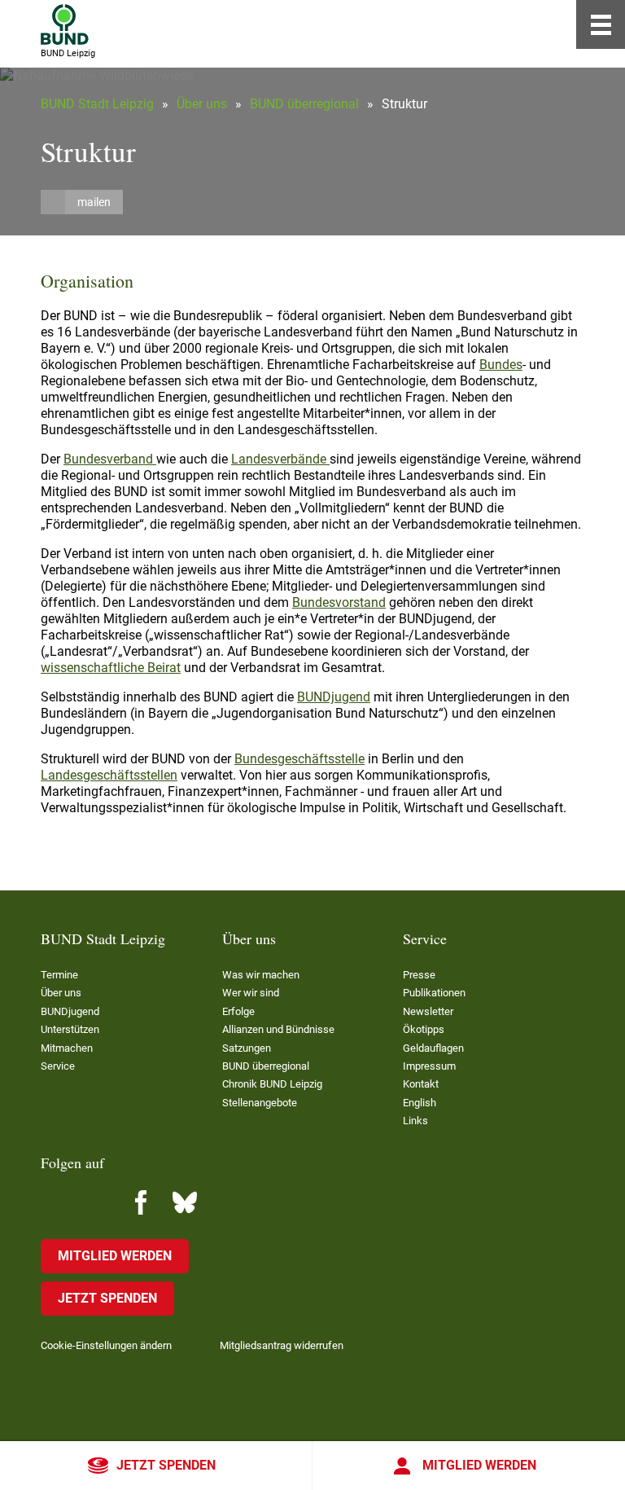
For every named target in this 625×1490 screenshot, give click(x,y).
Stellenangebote (259, 1103)
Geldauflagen (433, 1048)
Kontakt (421, 1084)
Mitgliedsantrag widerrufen (281, 1345)
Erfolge (238, 1011)
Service (58, 1066)
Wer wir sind (250, 993)
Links (415, 1120)
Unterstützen (70, 1029)
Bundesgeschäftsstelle (299, 759)
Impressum (429, 1066)
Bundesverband (109, 459)
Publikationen (434, 993)
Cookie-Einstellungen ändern (106, 1345)
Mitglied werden (479, 1465)
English (419, 1103)
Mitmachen (67, 1048)
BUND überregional (304, 104)
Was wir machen (260, 975)
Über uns (202, 104)
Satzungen (246, 1048)
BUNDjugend (333, 697)
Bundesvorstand (339, 602)
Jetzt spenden (166, 1465)
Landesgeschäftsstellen (109, 775)
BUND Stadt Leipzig (97, 104)
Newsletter (428, 1011)
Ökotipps (423, 1029)
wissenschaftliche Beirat (111, 667)
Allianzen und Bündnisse (278, 1029)
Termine (59, 975)
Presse (419, 975)
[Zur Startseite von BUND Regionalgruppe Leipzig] (65, 24)
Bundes (500, 364)
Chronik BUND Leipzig (272, 1084)
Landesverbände (280, 459)
